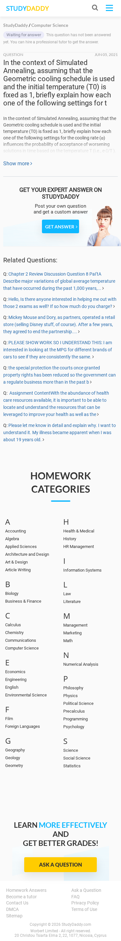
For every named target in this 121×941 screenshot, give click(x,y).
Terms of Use (84, 909)
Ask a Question (60, 864)
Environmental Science (26, 695)
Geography (15, 750)
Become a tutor (21, 896)
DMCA (12, 909)
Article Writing (18, 569)
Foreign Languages (22, 726)
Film (9, 718)
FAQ (75, 896)
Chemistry (14, 632)
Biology (11, 593)
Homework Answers (26, 890)
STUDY (27, 8)
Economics (15, 671)
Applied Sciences (21, 546)
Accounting (15, 531)
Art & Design (16, 562)
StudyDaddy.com (76, 924)
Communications (20, 640)
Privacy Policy (85, 902)
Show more (16, 163)
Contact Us (17, 902)
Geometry (14, 765)
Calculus (13, 624)
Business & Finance (23, 601)
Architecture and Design (27, 554)
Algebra (12, 538)
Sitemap (14, 915)
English (11, 687)
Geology (12, 757)
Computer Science (22, 648)
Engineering (15, 679)
